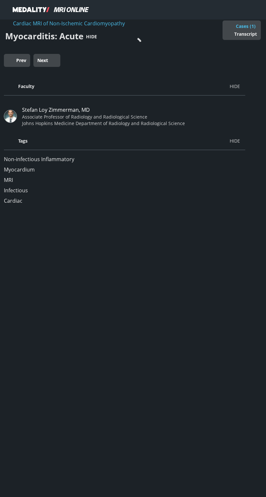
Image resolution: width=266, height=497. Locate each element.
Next (42, 60)
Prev (21, 60)
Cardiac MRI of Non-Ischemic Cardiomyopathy (69, 23)
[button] (124, 86)
